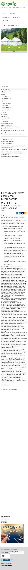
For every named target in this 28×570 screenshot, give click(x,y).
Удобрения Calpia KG (6, 125)
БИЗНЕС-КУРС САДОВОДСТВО (7, 143)
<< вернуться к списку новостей (9, 389)
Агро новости (5, 89)
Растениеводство (6, 110)
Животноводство (6, 107)
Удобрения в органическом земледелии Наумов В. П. (11, 156)
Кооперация (5, 105)
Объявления (4, 114)
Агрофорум (4, 119)
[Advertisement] (14, 69)
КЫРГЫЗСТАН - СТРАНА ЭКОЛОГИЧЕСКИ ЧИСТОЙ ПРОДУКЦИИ (14, 149)
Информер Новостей (6, 128)
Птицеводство (5, 109)
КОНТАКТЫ (5, 20)
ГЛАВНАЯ (5, 13)
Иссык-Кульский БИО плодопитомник (10, 127)
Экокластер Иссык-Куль (7, 123)
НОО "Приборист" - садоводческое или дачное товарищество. (12, 131)
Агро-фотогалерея (5, 91)
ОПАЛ (10, 549)
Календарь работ (6, 103)
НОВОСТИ (13, 13)
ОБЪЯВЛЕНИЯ (6, 17)
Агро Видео (4, 92)
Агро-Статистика (6, 98)
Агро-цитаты (4, 116)
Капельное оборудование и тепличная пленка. (12, 133)
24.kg (8, 385)
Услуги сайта (4, 121)
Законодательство (6, 101)
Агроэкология (5, 96)
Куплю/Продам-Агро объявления (7, 141)
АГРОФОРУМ (16, 17)
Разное (4, 112)
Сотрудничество (5, 118)
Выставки (4, 100)
